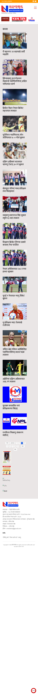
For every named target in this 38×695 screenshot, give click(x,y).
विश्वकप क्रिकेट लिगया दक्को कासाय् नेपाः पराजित (14, 243)
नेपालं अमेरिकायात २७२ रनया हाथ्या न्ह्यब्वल (14, 270)
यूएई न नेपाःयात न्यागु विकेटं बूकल (13, 297)
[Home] (12, 9)
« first (7, 443)
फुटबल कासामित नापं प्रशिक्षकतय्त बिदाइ (11, 407)
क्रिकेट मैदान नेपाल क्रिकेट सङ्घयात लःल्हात (13, 109)
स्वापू (19, 537)
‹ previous (12, 443)
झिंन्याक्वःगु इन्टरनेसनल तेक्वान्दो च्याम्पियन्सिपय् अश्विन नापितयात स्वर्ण (15, 81)
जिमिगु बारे (6, 537)
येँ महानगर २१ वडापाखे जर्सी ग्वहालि (14, 53)
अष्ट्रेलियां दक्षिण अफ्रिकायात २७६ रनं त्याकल (14, 380)
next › (23, 446)
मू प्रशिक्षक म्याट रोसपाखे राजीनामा (12, 324)
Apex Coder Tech (19, 546)
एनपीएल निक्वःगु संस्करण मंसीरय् (13, 434)
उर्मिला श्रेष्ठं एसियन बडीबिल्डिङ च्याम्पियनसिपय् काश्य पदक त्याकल (15, 352)
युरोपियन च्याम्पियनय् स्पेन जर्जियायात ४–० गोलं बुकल (14, 136)
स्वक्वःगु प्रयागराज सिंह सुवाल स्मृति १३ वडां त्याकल (14, 216)
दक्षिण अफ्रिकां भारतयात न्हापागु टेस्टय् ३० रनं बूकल (13, 163)
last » (15, 449)
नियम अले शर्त (13, 537)
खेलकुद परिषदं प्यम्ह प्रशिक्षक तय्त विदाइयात (14, 190)
